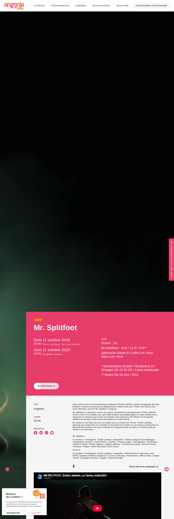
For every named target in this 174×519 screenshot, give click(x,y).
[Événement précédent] (7, 469)
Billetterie (123, 6)
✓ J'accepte (35, 513)
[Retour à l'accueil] (14, 6)
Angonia (39, 408)
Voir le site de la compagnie (142, 466)
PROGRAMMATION (60, 6)
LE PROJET (39, 6)
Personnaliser (13, 513)
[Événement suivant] (166, 469)
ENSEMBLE (80, 6)
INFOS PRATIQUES (101, 6)
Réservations (45, 386)
